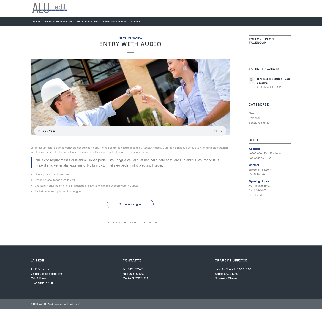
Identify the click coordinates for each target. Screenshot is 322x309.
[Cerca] (289, 21)
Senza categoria (259, 122)
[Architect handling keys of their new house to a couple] (130, 97)
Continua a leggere (130, 204)
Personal (135, 37)
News (123, 37)
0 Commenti (131, 222)
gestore (152, 222)
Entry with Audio (130, 43)
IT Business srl (73, 303)
